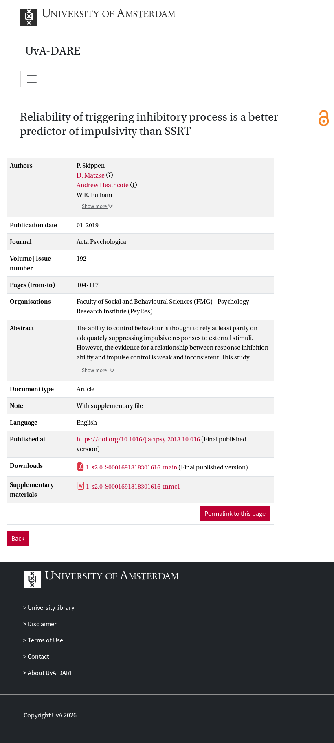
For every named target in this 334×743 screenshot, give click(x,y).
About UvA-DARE (49, 673)
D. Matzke (91, 175)
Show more (95, 206)
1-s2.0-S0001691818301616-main (131, 467)
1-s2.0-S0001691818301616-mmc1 (133, 486)
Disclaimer (41, 624)
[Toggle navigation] (31, 79)
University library (50, 608)
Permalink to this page (235, 514)
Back (17, 539)
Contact (37, 657)
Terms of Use (44, 640)
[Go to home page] (106, 17)
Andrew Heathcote (103, 185)
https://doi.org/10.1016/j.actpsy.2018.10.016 (138, 439)
